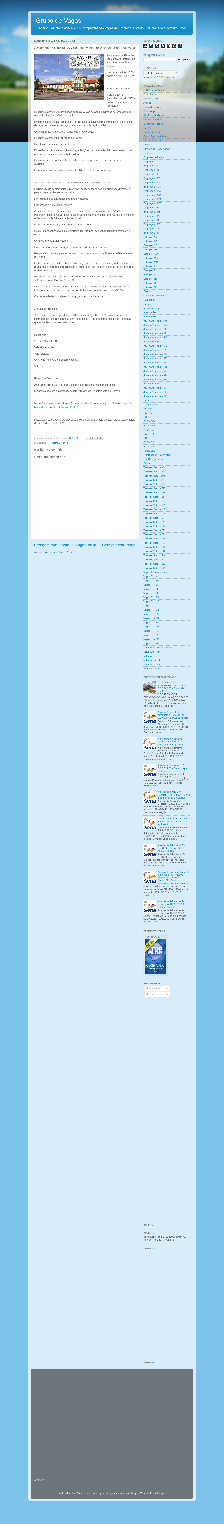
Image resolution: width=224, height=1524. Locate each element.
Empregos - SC (152, 228)
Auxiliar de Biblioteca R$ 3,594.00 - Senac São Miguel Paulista (171, 848)
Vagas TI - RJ (151, 631)
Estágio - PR (150, 274)
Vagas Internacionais (155, 572)
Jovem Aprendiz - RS (155, 383)
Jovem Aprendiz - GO (155, 337)
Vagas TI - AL (151, 576)
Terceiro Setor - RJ (154, 542)
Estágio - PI (150, 270)
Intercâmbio (150, 316)
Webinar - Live (152, 668)
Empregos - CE (152, 174)
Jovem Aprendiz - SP (155, 396)
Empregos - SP (152, 232)
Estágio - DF (150, 249)
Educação (149, 153)
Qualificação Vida (153, 459)
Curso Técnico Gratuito (156, 136)
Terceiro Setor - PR (154, 538)
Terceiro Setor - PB (154, 526)
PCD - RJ (149, 434)
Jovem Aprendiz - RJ (155, 371)
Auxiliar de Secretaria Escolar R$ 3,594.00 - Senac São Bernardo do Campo (174, 795)
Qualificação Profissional (157, 455)
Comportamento (153, 119)
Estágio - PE (150, 266)
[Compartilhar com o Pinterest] (101, 438)
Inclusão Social (152, 308)
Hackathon (149, 299)
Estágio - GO (151, 253)
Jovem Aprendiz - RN (155, 375)
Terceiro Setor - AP (154, 480)
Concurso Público (153, 124)
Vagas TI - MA (151, 601)
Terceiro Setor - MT (154, 517)
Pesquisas (149, 450)
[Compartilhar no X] (94, 438)
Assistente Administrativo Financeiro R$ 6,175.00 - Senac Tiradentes (172, 904)
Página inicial (86, 545)
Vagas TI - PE (151, 622)
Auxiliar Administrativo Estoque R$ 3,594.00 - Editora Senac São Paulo (172, 741)
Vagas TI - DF (151, 593)
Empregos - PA (152, 207)
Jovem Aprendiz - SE (155, 392)
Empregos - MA (152, 191)
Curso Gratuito (152, 132)
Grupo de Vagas (58, 20)
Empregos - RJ (152, 220)
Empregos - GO (152, 186)
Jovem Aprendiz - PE (155, 358)
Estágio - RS (150, 283)
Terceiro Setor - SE (154, 564)
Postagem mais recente (52, 545)
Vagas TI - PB (151, 618)
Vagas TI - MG (152, 605)
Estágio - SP (150, 287)
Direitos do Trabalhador (157, 149)
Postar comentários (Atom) (59, 552)
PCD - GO (149, 421)
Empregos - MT (152, 203)
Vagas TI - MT (151, 610)
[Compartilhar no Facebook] (98, 438)
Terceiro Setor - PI (154, 534)
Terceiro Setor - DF (154, 492)
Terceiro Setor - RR (154, 551)
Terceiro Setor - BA (154, 484)
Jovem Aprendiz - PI (155, 362)
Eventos (148, 291)
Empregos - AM (152, 165)
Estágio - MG (151, 262)
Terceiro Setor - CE (154, 488)
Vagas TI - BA (151, 585)
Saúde (147, 463)
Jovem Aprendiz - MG (155, 346)
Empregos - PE (152, 211)
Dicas (147, 144)
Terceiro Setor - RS (154, 555)
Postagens (154, 988)
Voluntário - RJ (152, 660)
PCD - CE (149, 413)
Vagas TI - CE (151, 589)
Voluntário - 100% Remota (158, 647)
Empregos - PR (152, 216)
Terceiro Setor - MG (155, 509)
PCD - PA (149, 429)
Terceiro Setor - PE (154, 530)
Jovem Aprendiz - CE (155, 329)
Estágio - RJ (150, 278)
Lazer (147, 400)
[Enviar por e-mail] (88, 438)
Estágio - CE (150, 245)
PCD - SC (149, 442)
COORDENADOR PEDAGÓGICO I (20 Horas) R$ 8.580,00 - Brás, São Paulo (173, 687)
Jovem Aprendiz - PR (155, 367)
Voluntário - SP (152, 664)
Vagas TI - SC (151, 639)
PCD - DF (149, 417)
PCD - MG (149, 425)
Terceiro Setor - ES (154, 496)
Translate (169, 77)
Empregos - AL (152, 161)
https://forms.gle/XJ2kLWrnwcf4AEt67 (56, 407)
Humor (147, 304)
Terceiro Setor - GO (154, 501)
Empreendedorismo (154, 157)
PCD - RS (149, 438)
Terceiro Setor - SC (154, 559)
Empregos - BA (152, 170)
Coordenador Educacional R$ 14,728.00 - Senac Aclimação (172, 821)
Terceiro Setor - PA (154, 522)
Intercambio (150, 312)
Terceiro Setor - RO (154, 547)
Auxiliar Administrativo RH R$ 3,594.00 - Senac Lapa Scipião (172, 768)
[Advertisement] (167, 1055)
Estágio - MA (151, 258)
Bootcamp (149, 111)
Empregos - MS (152, 199)
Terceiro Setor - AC (154, 467)
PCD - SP (149, 446)
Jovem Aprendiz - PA (155, 350)
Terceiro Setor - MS (154, 513)
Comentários (155, 994)
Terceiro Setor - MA (154, 505)
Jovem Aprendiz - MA (155, 341)
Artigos (147, 103)
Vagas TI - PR (151, 626)
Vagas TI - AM (151, 580)
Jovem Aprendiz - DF (155, 333)
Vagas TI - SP (151, 643)
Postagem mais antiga (119, 545)
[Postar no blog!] (91, 438)
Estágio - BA (150, 241)
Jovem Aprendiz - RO (155, 379)
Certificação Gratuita (155, 115)
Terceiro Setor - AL (154, 471)
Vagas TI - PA (151, 614)
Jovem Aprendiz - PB (155, 354)
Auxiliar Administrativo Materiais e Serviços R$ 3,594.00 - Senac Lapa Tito (173, 715)
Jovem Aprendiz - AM (155, 321)
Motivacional (150, 404)
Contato (148, 128)
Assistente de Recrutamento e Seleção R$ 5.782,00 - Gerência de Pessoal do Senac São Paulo (173, 876)
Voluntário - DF (152, 656)
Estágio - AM (151, 237)
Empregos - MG (152, 195)
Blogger (160, 1493)
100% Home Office (154, 90)
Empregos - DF (152, 178)
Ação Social (150, 94)
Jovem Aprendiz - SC (155, 388)
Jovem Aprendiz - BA (155, 325)
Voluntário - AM (152, 652)
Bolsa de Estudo (153, 107)
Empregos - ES (152, 182)
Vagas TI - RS (151, 635)
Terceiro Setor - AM (154, 475)
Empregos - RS (152, 224)
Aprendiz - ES (151, 98)
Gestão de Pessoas (154, 295)
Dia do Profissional (154, 140)
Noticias (148, 408)
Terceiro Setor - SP (59, 443)
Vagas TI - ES (151, 597)
